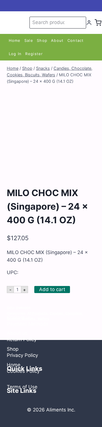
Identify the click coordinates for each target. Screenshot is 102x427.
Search (80, 22)
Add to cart (52, 289)
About (57, 40)
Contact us (19, 317)
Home (15, 40)
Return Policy (22, 339)
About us (17, 333)
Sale (28, 40)
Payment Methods (27, 324)
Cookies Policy (23, 371)
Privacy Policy (22, 355)
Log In (15, 53)
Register (34, 53)
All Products (37, 313)
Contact (75, 40)
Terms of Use (22, 387)
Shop (42, 40)
